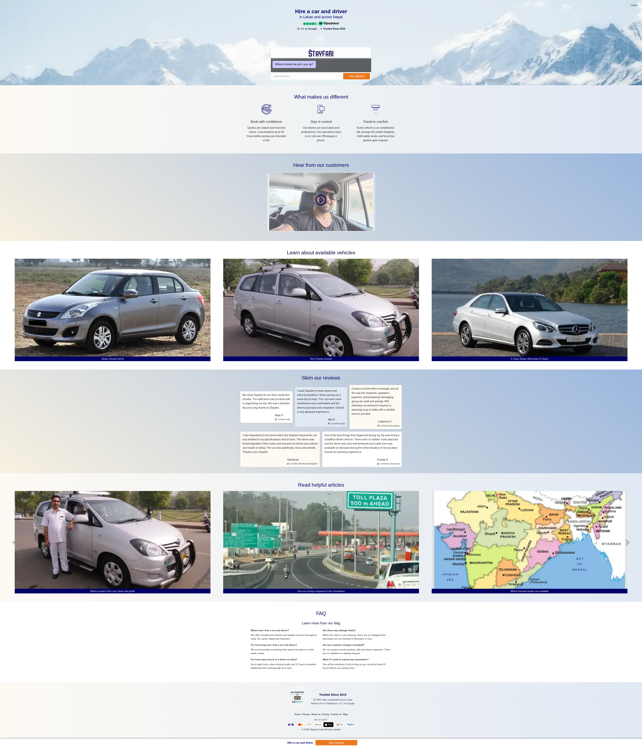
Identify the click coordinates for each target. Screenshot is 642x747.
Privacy (306, 714)
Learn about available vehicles (321, 252)
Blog (345, 714)
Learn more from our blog (321, 623)
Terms (297, 714)
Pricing (325, 714)
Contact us (336, 714)
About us (315, 714)
